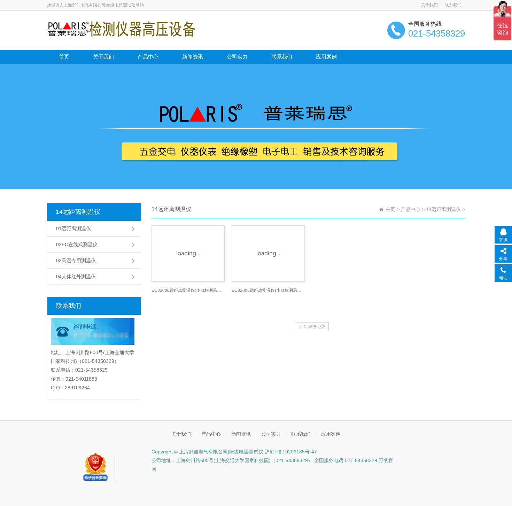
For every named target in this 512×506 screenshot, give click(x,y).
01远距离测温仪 (73, 228)
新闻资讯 (192, 57)
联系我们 (453, 4)
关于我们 (429, 4)
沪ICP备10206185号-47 (290, 451)
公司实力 (237, 57)
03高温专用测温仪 (76, 260)
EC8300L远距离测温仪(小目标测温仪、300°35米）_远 (188, 290)
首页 (64, 57)
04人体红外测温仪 (76, 276)
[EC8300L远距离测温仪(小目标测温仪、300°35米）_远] (188, 253)
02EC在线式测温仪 (77, 244)
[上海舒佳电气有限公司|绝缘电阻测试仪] (121, 28)
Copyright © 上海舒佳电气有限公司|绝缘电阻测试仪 (207, 451)
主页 (390, 209)
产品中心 (148, 57)
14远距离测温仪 (78, 211)
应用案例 (326, 57)
